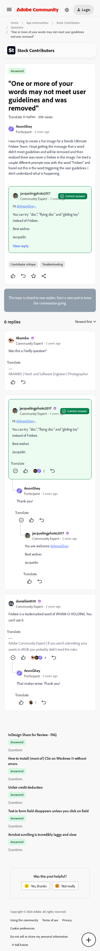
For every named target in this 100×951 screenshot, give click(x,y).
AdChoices (21, 945)
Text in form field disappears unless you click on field (48, 811)
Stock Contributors (68, 23)
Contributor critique (23, 264)
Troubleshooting (52, 264)
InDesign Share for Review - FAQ (32, 734)
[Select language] (67, 10)
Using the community (24, 920)
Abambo (22, 338)
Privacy (67, 920)
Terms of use (50, 920)
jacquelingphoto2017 (35, 193)
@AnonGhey (26, 206)
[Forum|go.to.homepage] (37, 10)
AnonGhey (24, 126)
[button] (9, 11)
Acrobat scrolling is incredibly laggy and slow (42, 834)
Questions (17, 27)
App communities (37, 23)
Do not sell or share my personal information (39, 936)
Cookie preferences (22, 928)
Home (14, 23)
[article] (50, 360)
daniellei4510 (26, 601)
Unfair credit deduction (25, 787)
